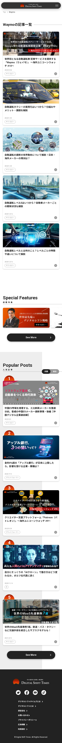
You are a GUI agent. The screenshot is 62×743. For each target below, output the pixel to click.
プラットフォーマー (12, 477)
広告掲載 (21, 724)
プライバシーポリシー (26, 720)
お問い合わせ (23, 715)
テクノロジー (10, 73)
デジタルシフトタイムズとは (29, 701)
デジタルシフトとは (26, 706)
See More (31, 337)
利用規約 (21, 729)
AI (6, 587)
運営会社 (21, 711)
